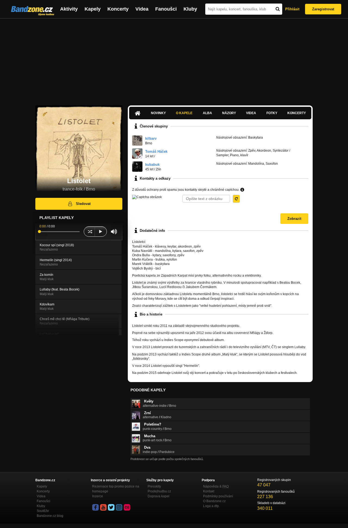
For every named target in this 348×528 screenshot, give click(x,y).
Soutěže (43, 511)
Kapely (93, 9)
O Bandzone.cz (214, 501)
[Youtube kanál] (103, 507)
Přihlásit (292, 9)
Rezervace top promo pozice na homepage (115, 489)
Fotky (271, 113)
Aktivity (69, 9)
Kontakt (208, 491)
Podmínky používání (218, 496)
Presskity (154, 486)
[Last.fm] (127, 507)
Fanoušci (166, 9)
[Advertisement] (174, 59)
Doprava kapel (158, 496)
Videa (141, 9)
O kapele (184, 113)
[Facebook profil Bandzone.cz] (95, 507)
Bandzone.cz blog (50, 516)
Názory (229, 113)
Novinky (158, 113)
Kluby (190, 9)
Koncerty (118, 9)
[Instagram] (119, 507)
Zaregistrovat (323, 9)
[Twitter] (111, 507)
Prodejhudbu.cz (159, 491)
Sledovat (83, 204)
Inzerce (97, 496)
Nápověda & (216, 486)
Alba (207, 113)
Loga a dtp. (211, 506)
